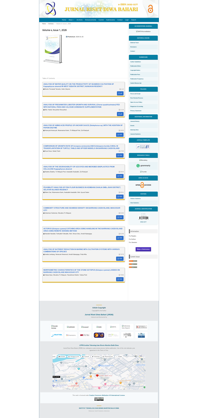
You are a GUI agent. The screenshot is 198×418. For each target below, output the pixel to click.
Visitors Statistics (135, 198)
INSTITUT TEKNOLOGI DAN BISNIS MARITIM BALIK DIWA (99, 408)
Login (127, 20)
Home (64, 20)
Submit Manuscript (135, 83)
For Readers (132, 236)
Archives (80, 20)
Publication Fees (135, 74)
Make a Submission (143, 249)
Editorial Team (134, 42)
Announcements (90, 20)
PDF (120, 134)
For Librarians (133, 242)
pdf (121, 93)
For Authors (132, 239)
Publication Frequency (136, 79)
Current (101, 20)
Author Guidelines (135, 62)
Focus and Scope (135, 93)
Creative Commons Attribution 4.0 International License (107, 395)
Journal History (134, 121)
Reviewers (133, 47)
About (71, 20)
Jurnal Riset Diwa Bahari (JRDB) (99, 315)
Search (133, 20)
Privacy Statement (135, 110)
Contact (120, 20)
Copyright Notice (135, 70)
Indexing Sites (134, 130)
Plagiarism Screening (136, 106)
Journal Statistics (135, 134)
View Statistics (134, 203)
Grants (132, 125)
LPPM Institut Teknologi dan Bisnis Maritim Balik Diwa (99, 345)
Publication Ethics (135, 66)
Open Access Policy (136, 102)
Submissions (110, 20)
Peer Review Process (136, 98)
